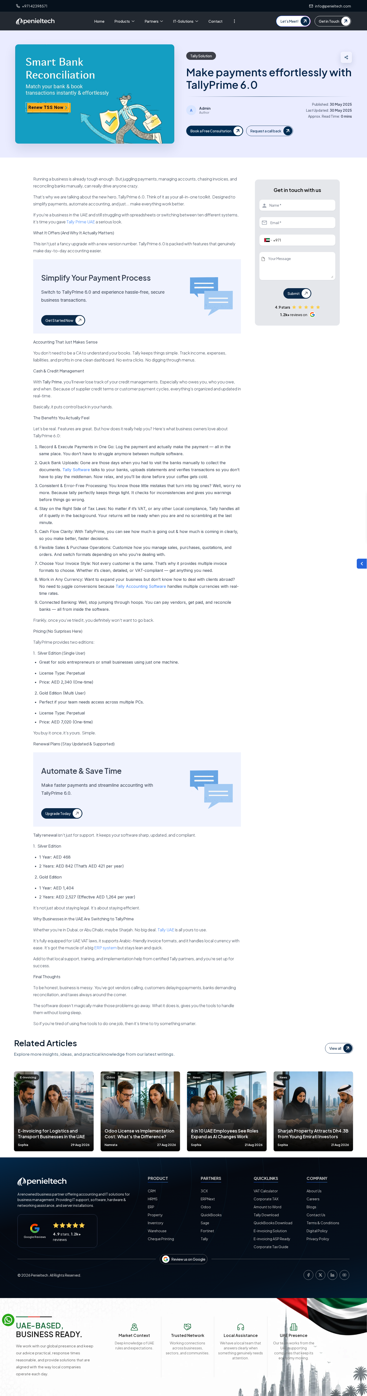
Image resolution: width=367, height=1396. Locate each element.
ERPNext (208, 1199)
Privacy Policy (318, 1238)
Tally (204, 1238)
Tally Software (76, 469)
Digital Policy (317, 1230)
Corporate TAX (266, 1199)
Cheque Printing (161, 1238)
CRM (152, 1191)
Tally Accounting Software (141, 586)
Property (155, 1215)
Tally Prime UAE (80, 221)
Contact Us (316, 1215)
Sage (205, 1223)
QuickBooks (211, 1215)
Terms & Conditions (323, 1223)
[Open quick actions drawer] (362, 563)
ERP (151, 1207)
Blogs (311, 1207)
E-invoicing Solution (270, 1230)
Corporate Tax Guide (271, 1246)
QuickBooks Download (273, 1223)
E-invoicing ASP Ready (272, 1238)
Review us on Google (188, 1259)
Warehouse (157, 1230)
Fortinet (207, 1230)
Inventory (156, 1223)
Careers (313, 1199)
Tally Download (266, 1215)
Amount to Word (267, 1207)
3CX (204, 1191)
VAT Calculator (266, 1191)
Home (99, 21)
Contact (215, 21)
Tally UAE (166, 929)
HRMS (153, 1199)
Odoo (206, 1207)
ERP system (105, 947)
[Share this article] (346, 57)
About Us (314, 1191)
